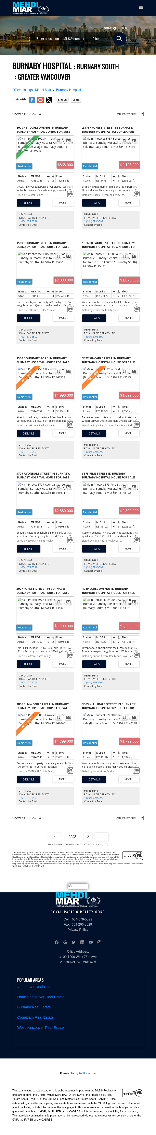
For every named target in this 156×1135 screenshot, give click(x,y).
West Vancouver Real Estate (40, 1028)
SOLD (124, 28)
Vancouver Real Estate (35, 987)
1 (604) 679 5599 (27, 221)
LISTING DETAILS (28, 203)
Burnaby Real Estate (34, 1007)
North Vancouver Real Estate (40, 997)
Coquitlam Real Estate (35, 1017)
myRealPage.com (85, 1073)
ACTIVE (108, 28)
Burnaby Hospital (68, 90)
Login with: (19, 99)
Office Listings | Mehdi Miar (31, 90)
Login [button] (76, 100)
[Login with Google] (40, 102)
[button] (56, 942)
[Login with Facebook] (32, 102)
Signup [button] (62, 100)
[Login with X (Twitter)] (49, 102)
